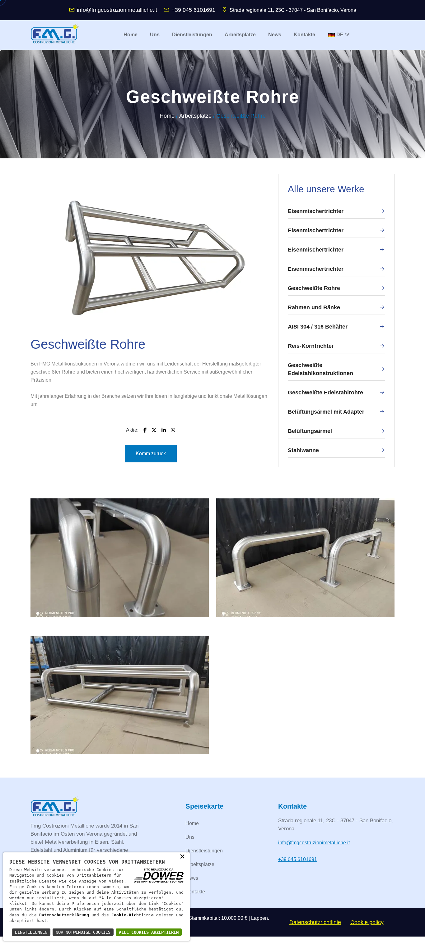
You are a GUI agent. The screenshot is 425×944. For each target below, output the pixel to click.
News (191, 878)
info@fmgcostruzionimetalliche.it (117, 10)
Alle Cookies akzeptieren (149, 932)
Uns (189, 837)
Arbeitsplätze (195, 116)
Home (167, 116)
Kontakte (195, 891)
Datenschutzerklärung (64, 915)
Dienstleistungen (204, 850)
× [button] (182, 856)
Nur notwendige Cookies (83, 932)
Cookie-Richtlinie (132, 915)
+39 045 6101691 (193, 10)
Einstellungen (31, 932)
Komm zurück (151, 453)
